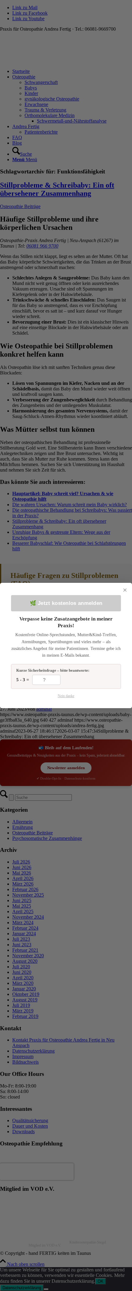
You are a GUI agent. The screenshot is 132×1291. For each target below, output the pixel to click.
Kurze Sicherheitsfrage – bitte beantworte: (52, 670)
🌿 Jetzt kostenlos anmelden (66, 603)
